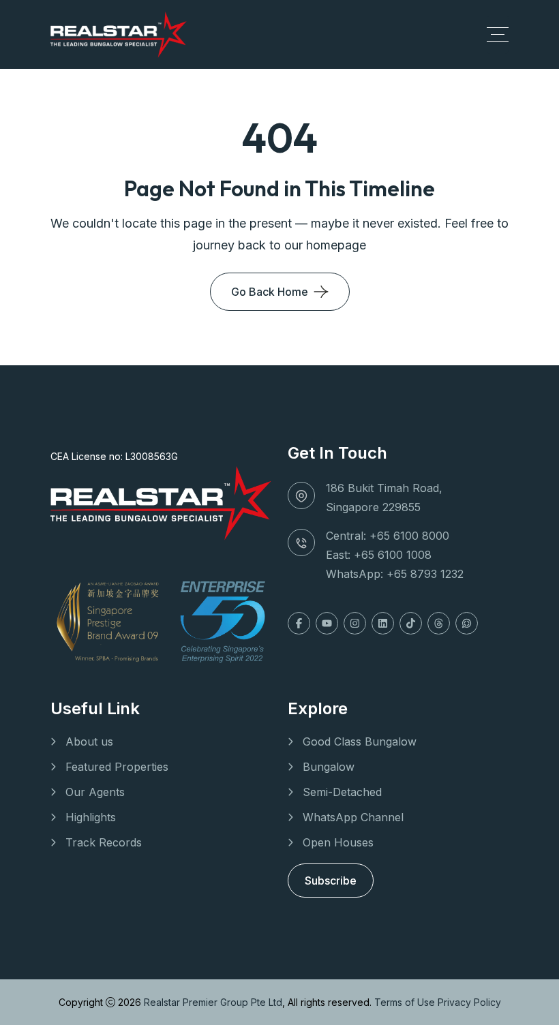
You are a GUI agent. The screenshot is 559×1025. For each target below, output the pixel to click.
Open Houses (338, 842)
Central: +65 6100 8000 (387, 535)
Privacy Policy (469, 1002)
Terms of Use (406, 1002)
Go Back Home (269, 292)
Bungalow (328, 767)
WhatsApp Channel (353, 817)
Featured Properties (116, 767)
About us (89, 741)
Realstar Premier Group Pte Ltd (213, 1002)
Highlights (90, 817)
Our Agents (95, 792)
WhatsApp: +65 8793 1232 (395, 574)
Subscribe (331, 880)
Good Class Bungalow (360, 741)
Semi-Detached (342, 792)
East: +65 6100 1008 (379, 555)
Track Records (103, 842)
